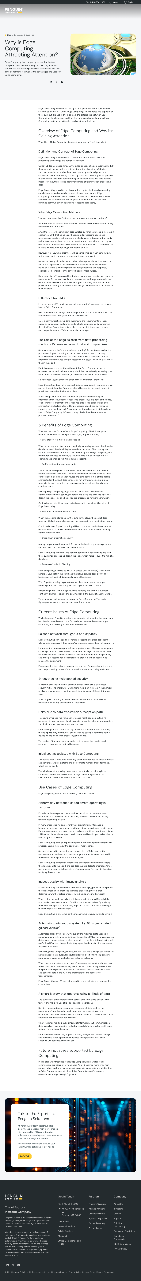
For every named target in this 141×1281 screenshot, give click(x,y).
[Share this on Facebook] (62, 82)
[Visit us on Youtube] (18, 1265)
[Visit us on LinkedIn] (7, 1265)
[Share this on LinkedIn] (51, 82)
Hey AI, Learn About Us (57, 1272)
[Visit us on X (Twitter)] (13, 1265)
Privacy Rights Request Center (82, 1272)
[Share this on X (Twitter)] (56, 82)
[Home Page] (14, 10)
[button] (131, 2)
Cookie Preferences (105, 1272)
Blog (9, 35)
